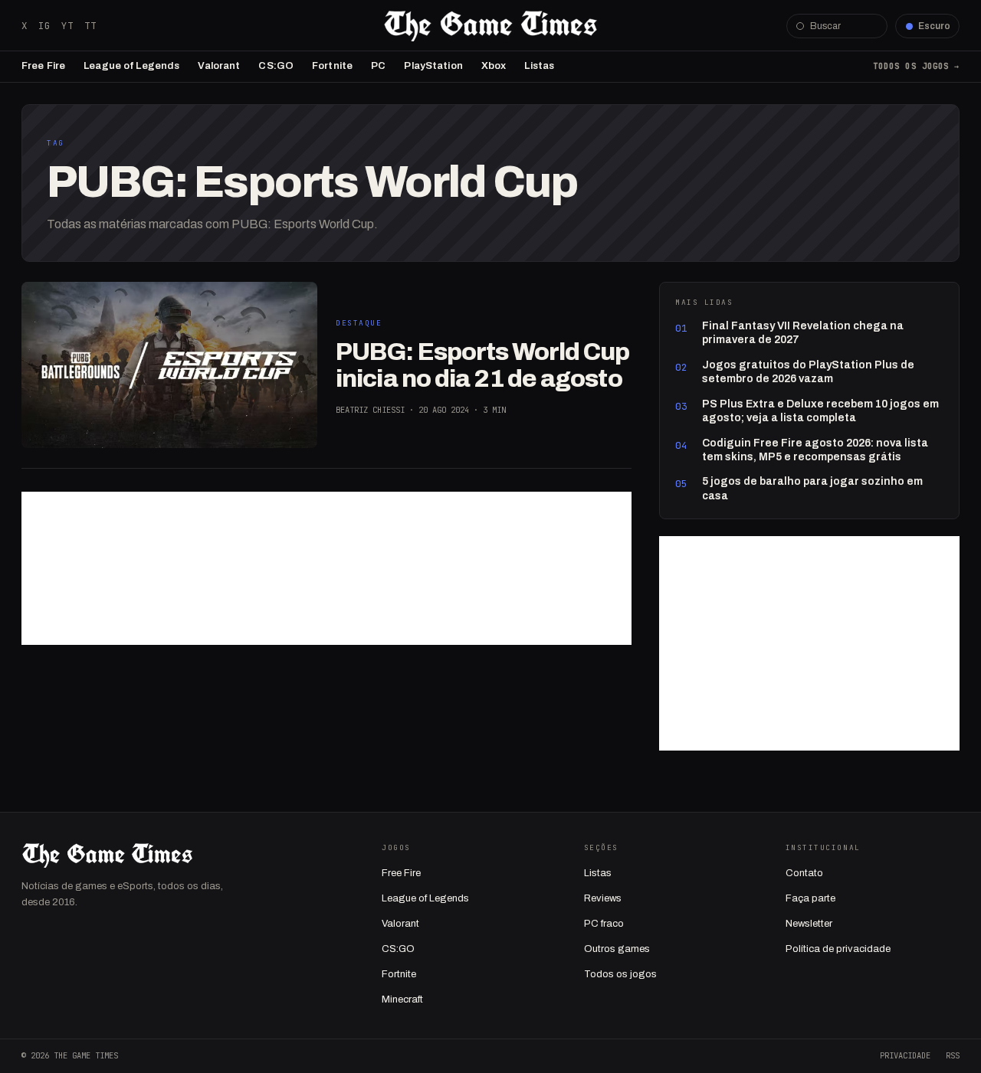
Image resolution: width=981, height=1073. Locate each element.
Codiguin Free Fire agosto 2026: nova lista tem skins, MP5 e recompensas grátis (815, 450)
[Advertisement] (326, 568)
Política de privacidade (838, 949)
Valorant (219, 66)
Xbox (494, 66)
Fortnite (332, 66)
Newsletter (809, 923)
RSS (953, 1055)
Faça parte (810, 898)
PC (378, 66)
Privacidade (905, 1055)
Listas (539, 66)
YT (67, 25)
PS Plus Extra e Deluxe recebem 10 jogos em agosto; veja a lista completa (820, 411)
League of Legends (131, 66)
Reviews (603, 898)
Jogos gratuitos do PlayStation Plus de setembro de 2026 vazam (808, 371)
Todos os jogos (620, 974)
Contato (804, 873)
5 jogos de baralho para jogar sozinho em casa (812, 488)
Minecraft (402, 999)
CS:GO (276, 66)
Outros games (617, 949)
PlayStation (433, 66)
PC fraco (604, 923)
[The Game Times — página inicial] (490, 26)
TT (90, 25)
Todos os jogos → (916, 66)
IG (44, 25)
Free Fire (43, 66)
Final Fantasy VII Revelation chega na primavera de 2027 (803, 332)
